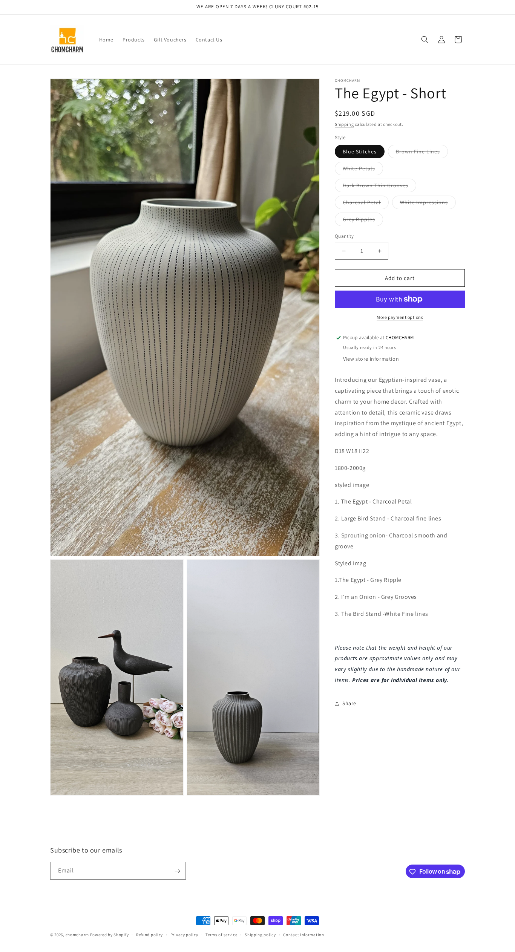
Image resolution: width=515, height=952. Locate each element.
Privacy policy (184, 934)
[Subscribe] (177, 871)
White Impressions (428, 204)
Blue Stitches (360, 151)
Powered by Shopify (109, 934)
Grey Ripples (363, 221)
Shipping (344, 124)
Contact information (303, 934)
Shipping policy (260, 934)
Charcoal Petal (366, 204)
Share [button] (349, 703)
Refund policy (149, 934)
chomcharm (77, 934)
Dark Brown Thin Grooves (379, 187)
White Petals (363, 170)
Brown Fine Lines (422, 153)
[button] (425, 39)
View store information (371, 358)
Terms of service (221, 934)
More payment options (400, 317)
